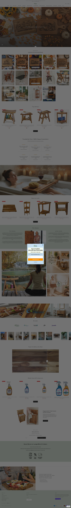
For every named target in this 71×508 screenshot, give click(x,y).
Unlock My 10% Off (35, 259)
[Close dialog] (42, 245)
